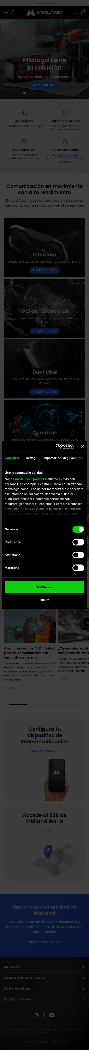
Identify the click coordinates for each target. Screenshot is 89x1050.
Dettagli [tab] (31, 458)
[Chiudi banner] (82, 446)
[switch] (78, 542)
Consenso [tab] (12, 458)
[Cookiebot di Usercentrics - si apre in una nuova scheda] (56, 446)
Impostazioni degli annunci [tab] (63, 458)
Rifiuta (44, 600)
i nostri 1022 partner (28, 479)
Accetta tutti (44, 586)
